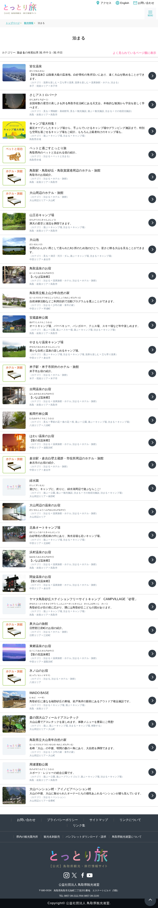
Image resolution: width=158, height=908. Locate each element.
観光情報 (28, 23)
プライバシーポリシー (62, 819)
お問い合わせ (143, 3)
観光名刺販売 (52, 836)
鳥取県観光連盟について (127, 836)
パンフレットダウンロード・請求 (86, 836)
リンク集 (79, 825)
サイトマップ (98, 819)
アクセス (103, 3)
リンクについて (130, 819)
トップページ (13, 23)
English (122, 3)
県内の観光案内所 (27, 836)
